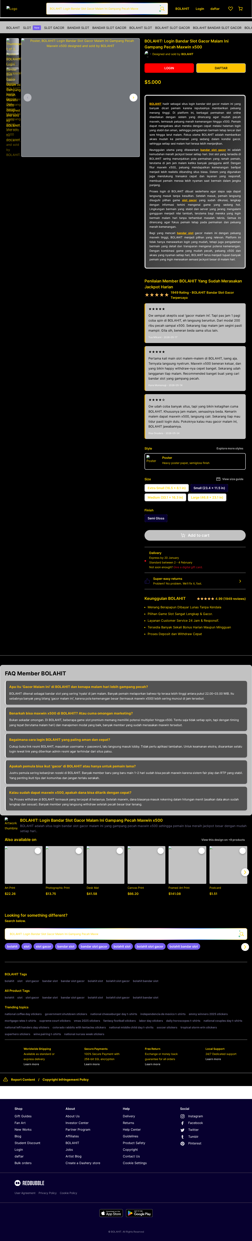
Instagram (195, 1116)
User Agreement (25, 1193)
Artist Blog (74, 1156)
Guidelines (130, 1136)
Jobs (69, 1150)
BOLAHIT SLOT (140, 28)
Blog (18, 1136)
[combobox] (107, 8)
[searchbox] (126, 934)
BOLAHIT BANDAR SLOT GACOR (217, 28)
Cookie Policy (68, 1193)
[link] (12, 946)
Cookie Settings (135, 1163)
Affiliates (72, 1136)
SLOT (31, 28)
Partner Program (78, 1129)
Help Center (132, 1129)
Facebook (195, 1123)
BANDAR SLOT (78, 28)
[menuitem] (13, 27)
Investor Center (77, 1123)
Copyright (130, 1150)
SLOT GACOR (54, 28)
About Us (73, 1116)
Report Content (23, 1079)
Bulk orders (23, 1163)
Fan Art (20, 1123)
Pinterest (194, 1143)
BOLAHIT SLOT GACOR (172, 28)
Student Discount (27, 1143)
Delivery (129, 1116)
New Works (23, 1129)
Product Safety (134, 1143)
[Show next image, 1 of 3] (133, 97)
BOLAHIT (13, 28)
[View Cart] (241, 8)
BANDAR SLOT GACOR (109, 28)
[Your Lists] (230, 8)
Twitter (193, 1130)
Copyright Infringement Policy (66, 1079)
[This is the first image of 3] (28, 97)
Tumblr (193, 1137)
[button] (12, 44)
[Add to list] (38, 851)
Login (19, 1150)
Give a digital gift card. (188, 567)
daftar (19, 1156)
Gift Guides (23, 1116)
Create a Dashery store (83, 1163)
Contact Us (131, 1156)
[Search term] (162, 9)
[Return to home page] (24, 8)
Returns (128, 1123)
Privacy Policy (48, 1193)
